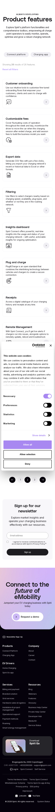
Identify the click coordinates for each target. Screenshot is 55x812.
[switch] (47, 405)
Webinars (32, 694)
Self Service (40, 769)
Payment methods (10, 719)
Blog (30, 689)
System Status (43, 801)
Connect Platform (10, 651)
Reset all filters (10, 69)
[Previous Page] (12, 480)
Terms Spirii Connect (38, 779)
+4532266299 (26, 765)
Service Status (34, 725)
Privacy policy (22, 786)
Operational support (11, 714)
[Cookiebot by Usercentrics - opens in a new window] (33, 345)
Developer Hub (35, 716)
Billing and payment (10, 689)
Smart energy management (14, 728)
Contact (31, 660)
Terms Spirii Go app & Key (38, 783)
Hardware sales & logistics (14, 703)
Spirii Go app (8, 673)
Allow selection (27, 454)
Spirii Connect (26, 769)
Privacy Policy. (39, 544)
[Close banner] (51, 346)
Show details (39, 435)
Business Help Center (37, 707)
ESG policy (34, 786)
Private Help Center (37, 712)
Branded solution (9, 694)
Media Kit (32, 721)
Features (32, 698)
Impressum (27, 791)
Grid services (8, 698)
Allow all (27, 444)
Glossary (32, 703)
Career (31, 655)
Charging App (8, 655)
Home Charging (9, 668)
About (31, 651)
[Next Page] (43, 480)
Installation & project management (11, 708)
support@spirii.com (42, 765)
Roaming (6, 723)
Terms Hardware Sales (17, 779)
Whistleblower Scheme (15, 783)
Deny (27, 464)
